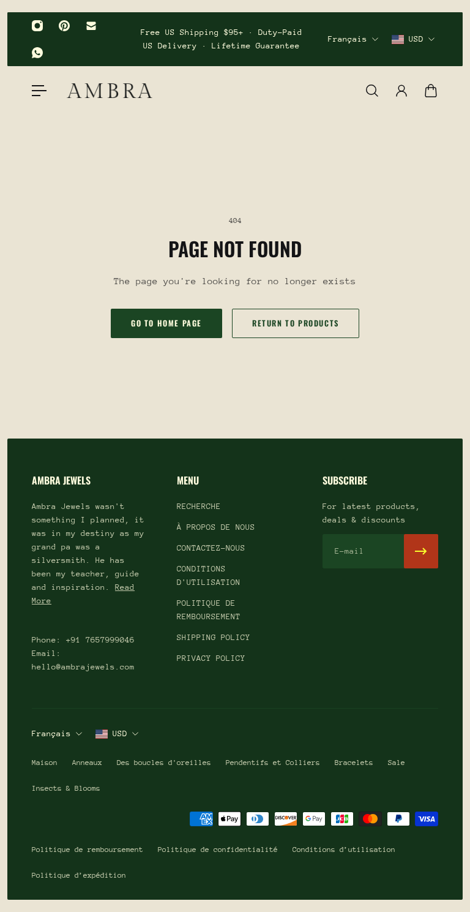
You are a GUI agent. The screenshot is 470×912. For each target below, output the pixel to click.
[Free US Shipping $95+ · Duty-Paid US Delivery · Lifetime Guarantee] (221, 39)
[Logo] (109, 90)
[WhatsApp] (37, 52)
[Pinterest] (64, 25)
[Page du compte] (401, 90)
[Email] (91, 25)
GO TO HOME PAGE (166, 323)
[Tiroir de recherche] (372, 90)
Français (347, 38)
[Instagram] (37, 25)
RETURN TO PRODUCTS (295, 323)
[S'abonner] (421, 551)
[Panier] (431, 90)
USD (416, 38)
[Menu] (39, 90)
